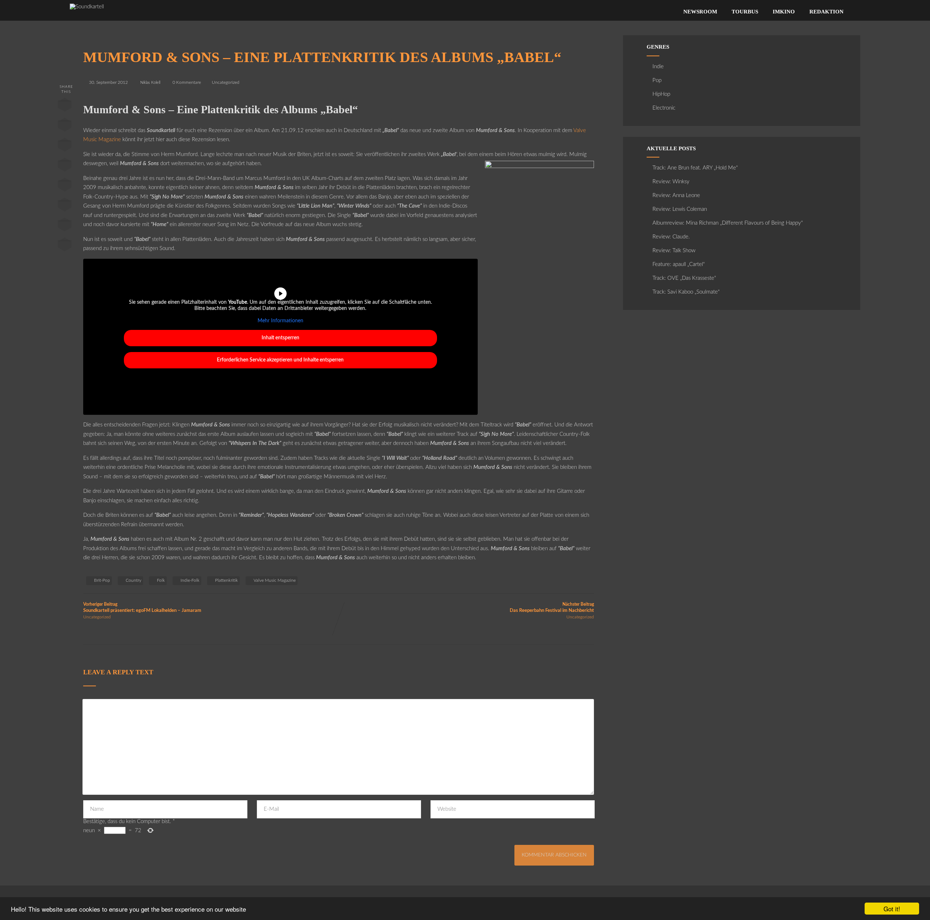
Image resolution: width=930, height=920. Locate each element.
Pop (657, 80)
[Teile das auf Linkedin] (64, 166)
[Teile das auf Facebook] (64, 106)
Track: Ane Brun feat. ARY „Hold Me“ (695, 168)
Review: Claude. (671, 237)
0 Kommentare (187, 82)
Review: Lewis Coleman (679, 209)
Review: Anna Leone (676, 195)
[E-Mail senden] (64, 226)
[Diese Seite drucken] (64, 246)
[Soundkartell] (87, 6)
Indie (658, 66)
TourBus (745, 12)
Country (133, 580)
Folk (161, 580)
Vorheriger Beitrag (142, 607)
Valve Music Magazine (275, 580)
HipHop (661, 94)
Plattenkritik (226, 580)
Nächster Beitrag (552, 607)
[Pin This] (64, 146)
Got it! (892, 908)
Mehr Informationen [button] (280, 320)
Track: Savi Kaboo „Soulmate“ (686, 292)
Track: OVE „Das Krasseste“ (684, 278)
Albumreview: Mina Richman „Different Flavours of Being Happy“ (727, 223)
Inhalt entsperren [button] (280, 337)
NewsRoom (700, 12)
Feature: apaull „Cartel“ (678, 264)
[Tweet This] (64, 126)
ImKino (784, 12)
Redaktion (826, 12)
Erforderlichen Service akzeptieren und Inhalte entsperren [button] (280, 360)
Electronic (663, 108)
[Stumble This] (64, 186)
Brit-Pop (102, 580)
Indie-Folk (190, 580)
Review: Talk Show (673, 250)
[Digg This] (64, 206)
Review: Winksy (671, 181)
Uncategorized (225, 82)
